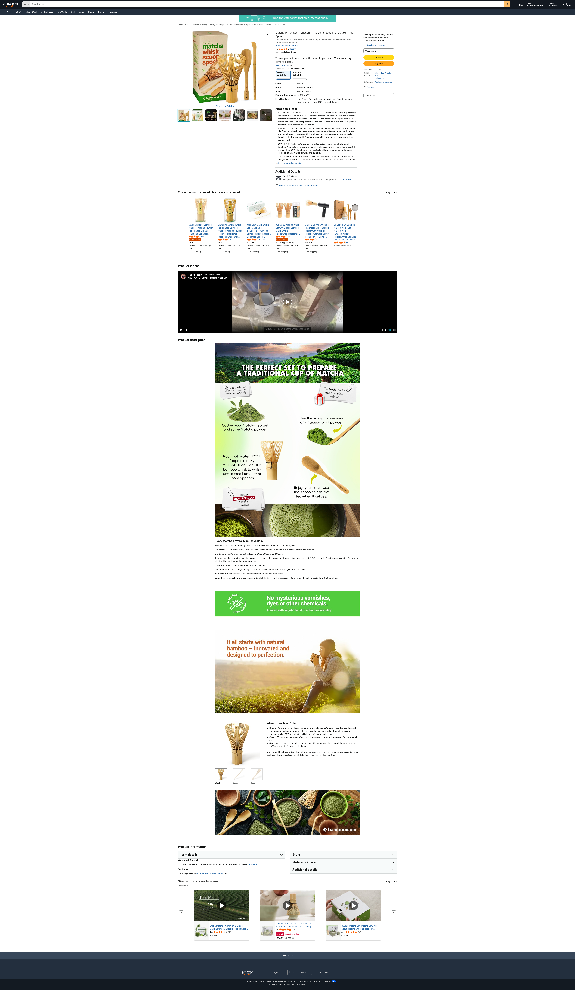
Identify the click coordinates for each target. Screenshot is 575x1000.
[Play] (180, 330)
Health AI (17, 12)
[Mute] (394, 330)
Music (91, 12)
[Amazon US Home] (247, 973)
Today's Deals (31, 12)
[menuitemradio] (389, 330)
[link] (201, 229)
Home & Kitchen (184, 25)
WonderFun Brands (383, 73)
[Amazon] (10, 4)
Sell (73, 12)
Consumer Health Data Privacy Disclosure (290, 981)
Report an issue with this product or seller (298, 185)
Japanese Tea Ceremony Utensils (259, 25)
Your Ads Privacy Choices (320, 981)
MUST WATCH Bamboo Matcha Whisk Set (207, 277)
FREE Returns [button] (282, 65)
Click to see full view (224, 106)
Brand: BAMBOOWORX (286, 45)
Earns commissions (212, 275)
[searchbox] (267, 4)
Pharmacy (101, 12)
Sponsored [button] (182, 886)
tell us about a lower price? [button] (210, 873)
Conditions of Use (250, 981)
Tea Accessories (236, 25)
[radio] (184, 115)
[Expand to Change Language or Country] (522, 5)
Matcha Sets (280, 25)
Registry (81, 12)
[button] (6, 12)
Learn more (345, 179)
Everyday (113, 12)
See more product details (289, 163)
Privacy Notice (265, 981)
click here (252, 864)
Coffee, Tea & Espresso (218, 25)
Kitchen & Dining (200, 25)
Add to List (370, 95)
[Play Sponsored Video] (221, 906)
